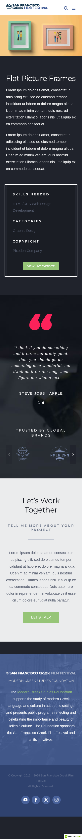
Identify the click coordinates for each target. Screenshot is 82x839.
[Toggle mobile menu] (74, 8)
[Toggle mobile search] (66, 8)
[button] (9, 454)
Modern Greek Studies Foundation (44, 692)
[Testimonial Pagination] (39, 402)
